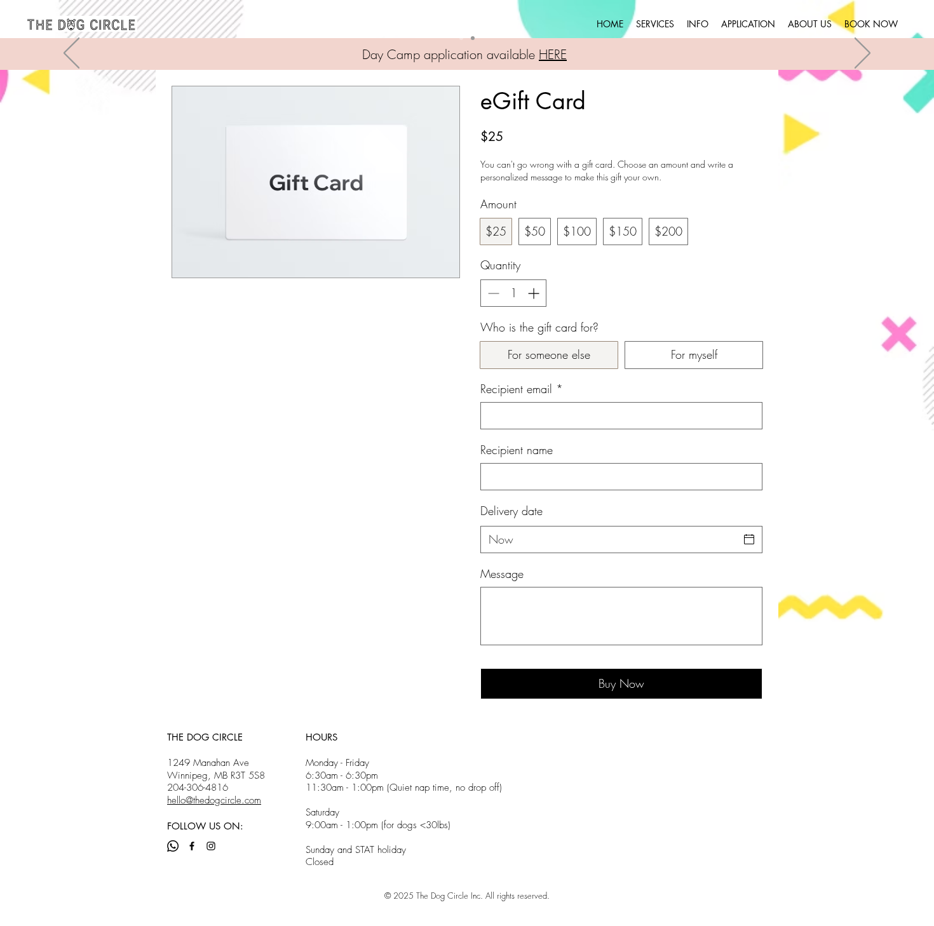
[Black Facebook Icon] (192, 846)
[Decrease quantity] (492, 293)
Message (502, 573)
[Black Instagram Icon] (211, 846)
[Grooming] (473, 38)
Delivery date (511, 510)
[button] (655, 24)
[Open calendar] (749, 539)
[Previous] (71, 53)
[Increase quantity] (535, 293)
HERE (553, 54)
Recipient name (516, 449)
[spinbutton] (513, 293)
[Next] (862, 53)
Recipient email (521, 388)
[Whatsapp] (173, 846)
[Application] (461, 38)
